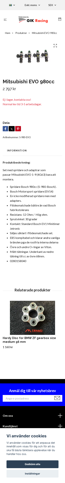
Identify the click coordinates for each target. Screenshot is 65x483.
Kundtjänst (10, 426)
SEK (51, 5)
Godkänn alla (32, 464)
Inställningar (32, 473)
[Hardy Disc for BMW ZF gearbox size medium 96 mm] (32, 318)
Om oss (8, 415)
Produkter (21, 32)
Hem (7, 32)
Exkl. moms (31, 5)
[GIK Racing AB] (33, 19)
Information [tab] (17, 150)
